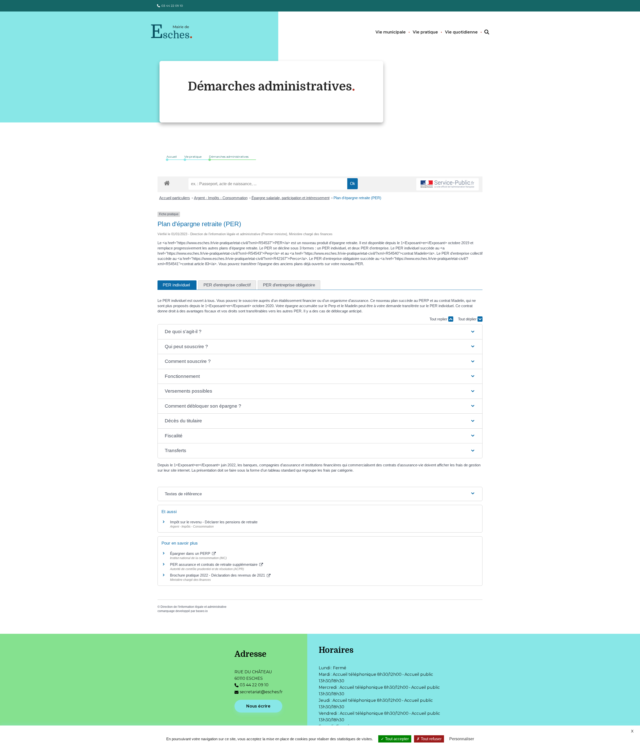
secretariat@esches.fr (261, 692)
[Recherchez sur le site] (482, 32)
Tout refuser (431, 739)
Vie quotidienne (461, 32)
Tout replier (439, 319)
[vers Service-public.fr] (447, 184)
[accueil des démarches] (166, 182)
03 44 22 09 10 (172, 5)
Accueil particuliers (174, 198)
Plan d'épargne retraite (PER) (357, 198)
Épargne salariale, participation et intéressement (291, 198)
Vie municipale (391, 32)
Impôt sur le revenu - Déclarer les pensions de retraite (214, 522)
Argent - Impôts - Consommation (221, 198)
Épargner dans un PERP (190, 553)
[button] (320, 331)
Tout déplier (468, 319)
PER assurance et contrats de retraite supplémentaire (214, 564)
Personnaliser (461, 739)
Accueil (171, 156)
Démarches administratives (228, 156)
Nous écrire (258, 706)
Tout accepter (396, 739)
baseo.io (202, 611)
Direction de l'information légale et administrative (193, 607)
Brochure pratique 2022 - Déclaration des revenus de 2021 (218, 575)
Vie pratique (425, 32)
